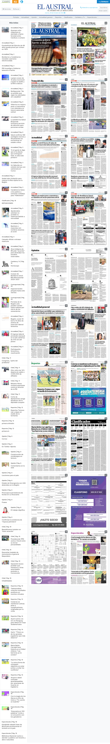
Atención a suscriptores (90, 7)
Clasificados (68, 17)
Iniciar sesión (103, 10)
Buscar (17, 9)
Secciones (7, 9)
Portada (16, 17)
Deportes (58, 17)
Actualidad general (45, 17)
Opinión (34, 17)
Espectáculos (92, 17)
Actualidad (25, 17)
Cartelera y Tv (80, 17)
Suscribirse (103, 7)
